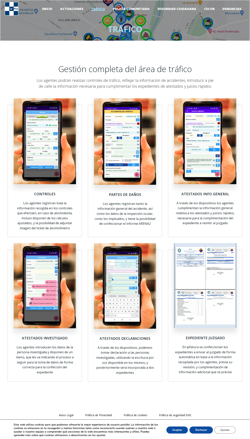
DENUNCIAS (231, 8)
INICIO (47, 8)
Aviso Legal (66, 415)
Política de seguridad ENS (175, 415)
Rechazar (201, 430)
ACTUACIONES (71, 8)
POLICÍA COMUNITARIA (131, 8)
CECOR (209, 8)
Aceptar (177, 430)
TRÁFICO (98, 8)
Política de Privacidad (98, 415)
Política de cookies (135, 415)
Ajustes (225, 430)
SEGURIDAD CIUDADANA (176, 8)
